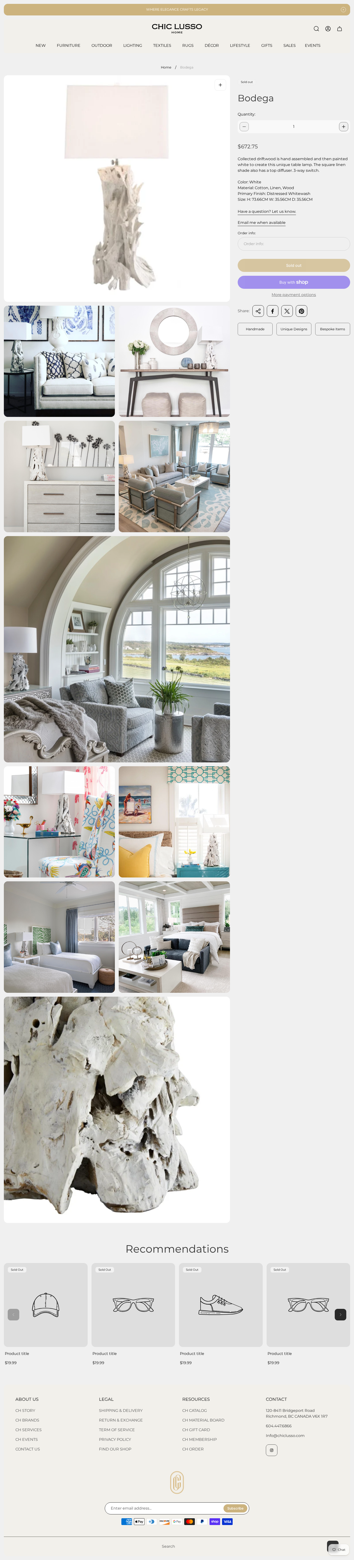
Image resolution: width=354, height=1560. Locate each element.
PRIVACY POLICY (115, 1439)
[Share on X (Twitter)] (287, 311)
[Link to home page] (177, 1482)
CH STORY (25, 1410)
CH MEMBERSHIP (199, 1439)
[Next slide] (340, 1314)
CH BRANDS (27, 1420)
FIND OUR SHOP (115, 1449)
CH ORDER (193, 1449)
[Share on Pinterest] (301, 311)
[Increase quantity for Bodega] (343, 126)
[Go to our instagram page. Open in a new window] (271, 1450)
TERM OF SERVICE (117, 1430)
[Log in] (328, 28)
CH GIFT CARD (196, 1430)
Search (168, 1546)
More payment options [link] (294, 295)
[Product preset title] (46, 1305)
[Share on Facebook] (272, 311)
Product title (17, 1353)
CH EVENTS (26, 1439)
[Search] (316, 28)
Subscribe (235, 1508)
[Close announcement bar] (343, 10)
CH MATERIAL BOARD (203, 1420)
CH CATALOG (194, 1410)
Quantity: (246, 114)
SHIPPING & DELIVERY (121, 1410)
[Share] (258, 311)
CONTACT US (27, 1449)
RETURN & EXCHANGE (121, 1420)
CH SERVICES (28, 1430)
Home (166, 67)
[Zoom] (220, 85)
